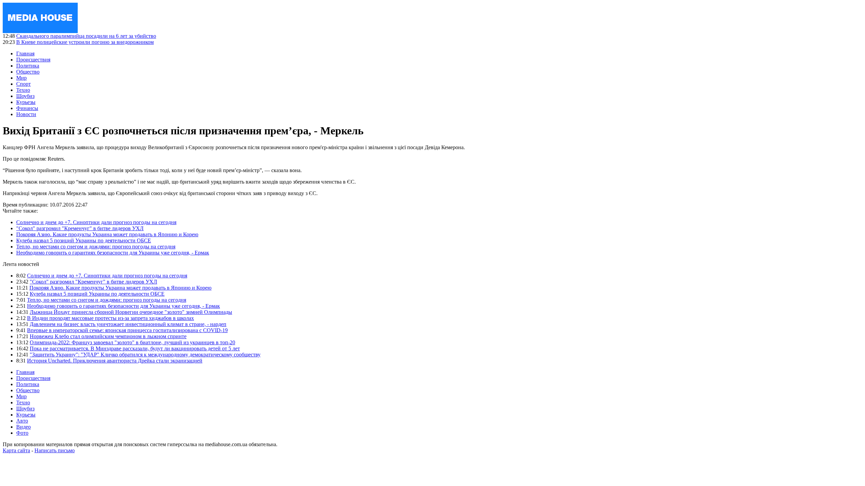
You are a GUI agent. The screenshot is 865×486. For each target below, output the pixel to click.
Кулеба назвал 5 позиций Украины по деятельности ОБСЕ (83, 240)
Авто (22, 421)
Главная (25, 53)
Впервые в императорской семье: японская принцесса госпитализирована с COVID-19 (127, 330)
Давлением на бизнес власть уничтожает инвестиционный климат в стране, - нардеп (128, 324)
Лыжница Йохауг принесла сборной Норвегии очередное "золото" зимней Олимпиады (131, 312)
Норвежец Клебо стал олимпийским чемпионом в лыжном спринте (108, 336)
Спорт (23, 84)
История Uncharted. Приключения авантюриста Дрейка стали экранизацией (114, 360)
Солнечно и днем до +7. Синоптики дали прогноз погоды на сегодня (96, 222)
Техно (23, 90)
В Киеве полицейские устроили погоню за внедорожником (85, 42)
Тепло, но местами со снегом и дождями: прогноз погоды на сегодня (95, 246)
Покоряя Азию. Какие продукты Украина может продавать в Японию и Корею (107, 234)
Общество (28, 72)
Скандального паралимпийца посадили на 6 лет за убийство (86, 36)
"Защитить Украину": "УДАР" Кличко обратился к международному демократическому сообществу (145, 354)
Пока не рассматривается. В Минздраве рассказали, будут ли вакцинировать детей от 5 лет (135, 348)
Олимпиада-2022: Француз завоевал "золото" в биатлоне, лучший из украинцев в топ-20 (132, 342)
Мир (21, 78)
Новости (26, 114)
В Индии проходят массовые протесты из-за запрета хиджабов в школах (110, 318)
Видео (23, 427)
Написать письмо (54, 450)
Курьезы (25, 102)
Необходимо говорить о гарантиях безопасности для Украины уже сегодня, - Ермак (112, 252)
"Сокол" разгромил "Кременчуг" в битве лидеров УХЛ (80, 228)
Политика (27, 66)
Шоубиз (25, 96)
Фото (22, 433)
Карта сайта (16, 450)
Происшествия (33, 59)
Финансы (27, 108)
